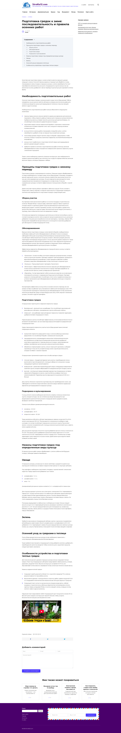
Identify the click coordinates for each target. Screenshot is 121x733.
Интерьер (32, 12)
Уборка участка (33, 47)
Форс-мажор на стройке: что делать (31, 687)
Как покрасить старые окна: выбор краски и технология (90, 687)
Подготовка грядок (34, 51)
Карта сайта (89, 12)
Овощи (28, 58)
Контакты (91, 4)
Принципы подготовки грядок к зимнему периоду (41, 45)
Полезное (81, 12)
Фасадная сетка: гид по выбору (50, 687)
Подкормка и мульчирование (37, 53)
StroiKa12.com (39, 4)
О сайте (84, 4)
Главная (24, 12)
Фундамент (65, 12)
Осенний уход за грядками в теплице (37, 63)
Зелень (28, 60)
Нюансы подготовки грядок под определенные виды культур (44, 56)
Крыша (53, 12)
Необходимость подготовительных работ (38, 43)
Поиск (23, 708)
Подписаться (91, 715)
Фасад (73, 12)
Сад (58, 12)
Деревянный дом (43, 12)
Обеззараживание (34, 49)
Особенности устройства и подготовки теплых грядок (42, 65)
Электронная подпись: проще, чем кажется (70, 687)
